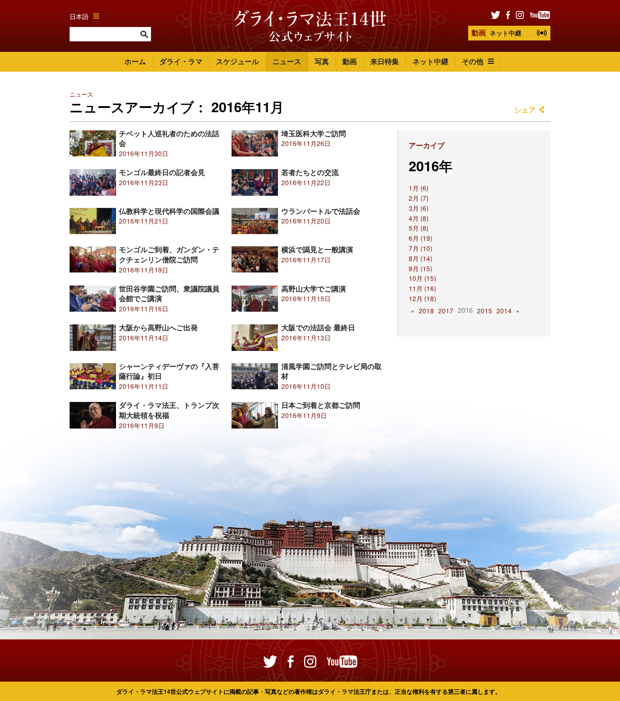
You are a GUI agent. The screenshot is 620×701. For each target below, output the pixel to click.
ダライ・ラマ (180, 61)
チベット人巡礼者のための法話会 (169, 138)
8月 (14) (420, 258)
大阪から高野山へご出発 (158, 327)
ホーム (135, 61)
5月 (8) (419, 227)
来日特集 (384, 61)
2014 (504, 310)
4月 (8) (419, 218)
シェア (525, 110)
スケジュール (237, 61)
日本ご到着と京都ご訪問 (320, 405)
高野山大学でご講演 (313, 288)
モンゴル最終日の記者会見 (162, 172)
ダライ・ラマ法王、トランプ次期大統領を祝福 (169, 410)
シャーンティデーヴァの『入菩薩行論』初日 (169, 371)
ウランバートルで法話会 (320, 211)
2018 (426, 310)
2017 (445, 310)
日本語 (79, 16)
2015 (484, 310)
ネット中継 (496, 32)
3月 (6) (419, 208)
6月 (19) (420, 238)
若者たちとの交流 (310, 172)
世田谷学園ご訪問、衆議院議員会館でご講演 (169, 293)
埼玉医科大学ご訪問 (313, 133)
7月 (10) (420, 248)
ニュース (286, 61)
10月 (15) (422, 278)
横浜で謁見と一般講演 (317, 249)
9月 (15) (420, 268)
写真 (322, 61)
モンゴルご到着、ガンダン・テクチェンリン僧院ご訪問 (169, 254)
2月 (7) (419, 197)
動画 (349, 61)
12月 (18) (422, 298)
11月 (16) (422, 288)
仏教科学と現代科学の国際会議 (169, 211)
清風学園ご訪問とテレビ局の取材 (331, 371)
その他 (472, 61)
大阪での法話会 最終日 (318, 327)
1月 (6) (419, 187)
